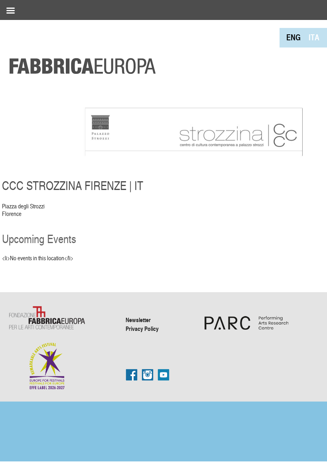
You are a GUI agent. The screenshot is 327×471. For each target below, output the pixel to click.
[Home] (80, 48)
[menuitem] (293, 37)
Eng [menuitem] (293, 37)
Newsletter (138, 319)
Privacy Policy (142, 328)
